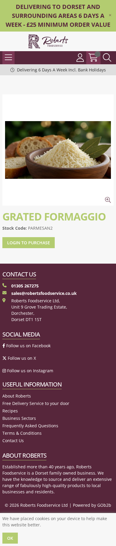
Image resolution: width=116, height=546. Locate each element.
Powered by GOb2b (92, 505)
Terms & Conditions (22, 433)
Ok (10, 538)
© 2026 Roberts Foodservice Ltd (36, 505)
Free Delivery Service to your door (35, 403)
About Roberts (16, 396)
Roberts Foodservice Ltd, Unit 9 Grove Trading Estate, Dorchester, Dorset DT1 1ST (39, 310)
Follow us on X (21, 358)
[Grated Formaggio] (58, 150)
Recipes (10, 411)
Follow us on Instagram (29, 370)
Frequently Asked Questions (30, 425)
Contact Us (13, 440)
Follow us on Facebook (28, 345)
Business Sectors (19, 418)
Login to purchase (28, 242)
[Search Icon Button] (107, 57)
